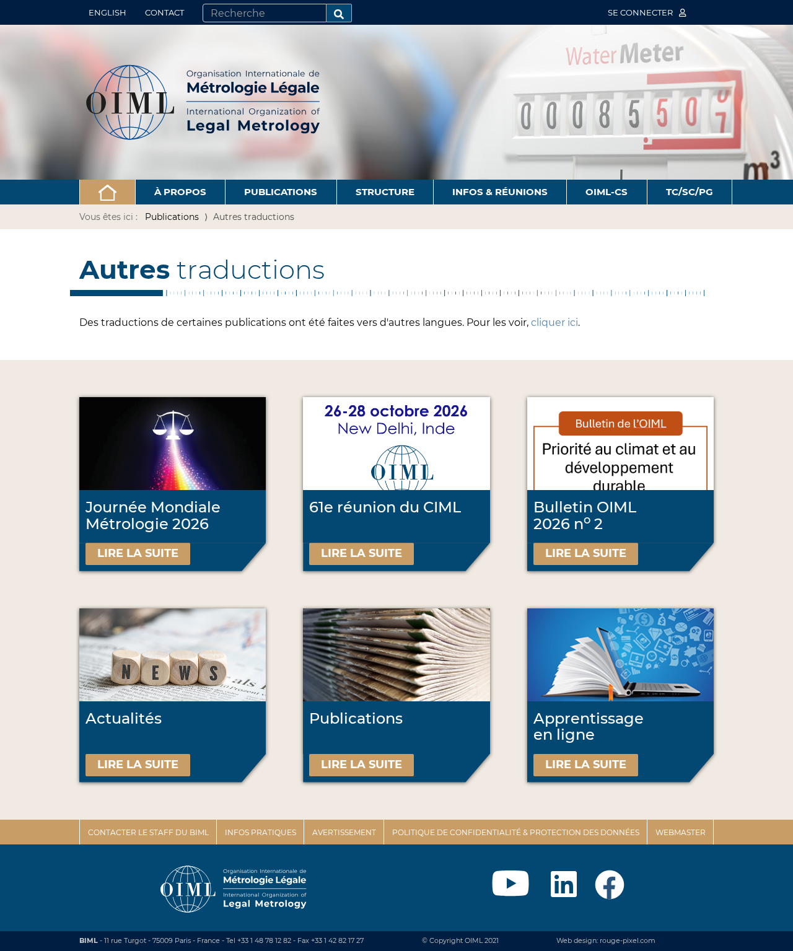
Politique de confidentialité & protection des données (515, 832)
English (107, 12)
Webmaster (680, 832)
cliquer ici (554, 322)
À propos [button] (180, 192)
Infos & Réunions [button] (500, 192)
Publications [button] (280, 192)
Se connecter (641, 12)
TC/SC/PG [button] (689, 192)
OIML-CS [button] (606, 192)
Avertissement (344, 832)
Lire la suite (137, 553)
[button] (107, 192)
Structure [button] (385, 192)
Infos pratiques (260, 832)
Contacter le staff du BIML (148, 832)
